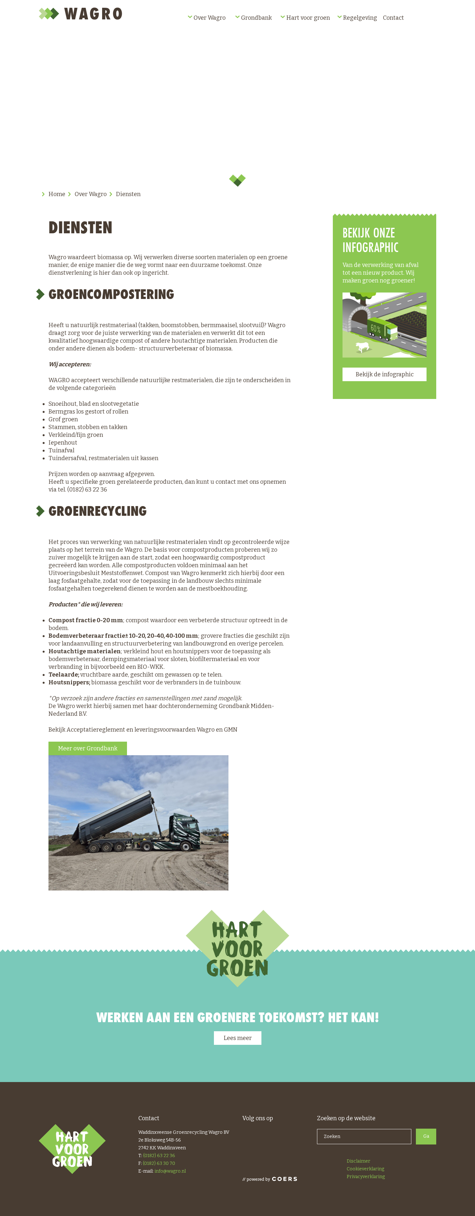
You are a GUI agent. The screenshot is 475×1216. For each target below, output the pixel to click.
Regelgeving (360, 17)
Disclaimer (358, 1161)
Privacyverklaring (366, 1176)
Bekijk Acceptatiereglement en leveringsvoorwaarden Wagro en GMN (143, 729)
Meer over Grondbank (87, 748)
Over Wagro (210, 17)
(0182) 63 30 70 (159, 1163)
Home (56, 194)
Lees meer (238, 1038)
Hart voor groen (308, 17)
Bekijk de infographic (385, 374)
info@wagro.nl (170, 1171)
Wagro (82, 13)
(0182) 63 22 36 (159, 1155)
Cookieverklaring (365, 1169)
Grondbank (256, 17)
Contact (393, 17)
